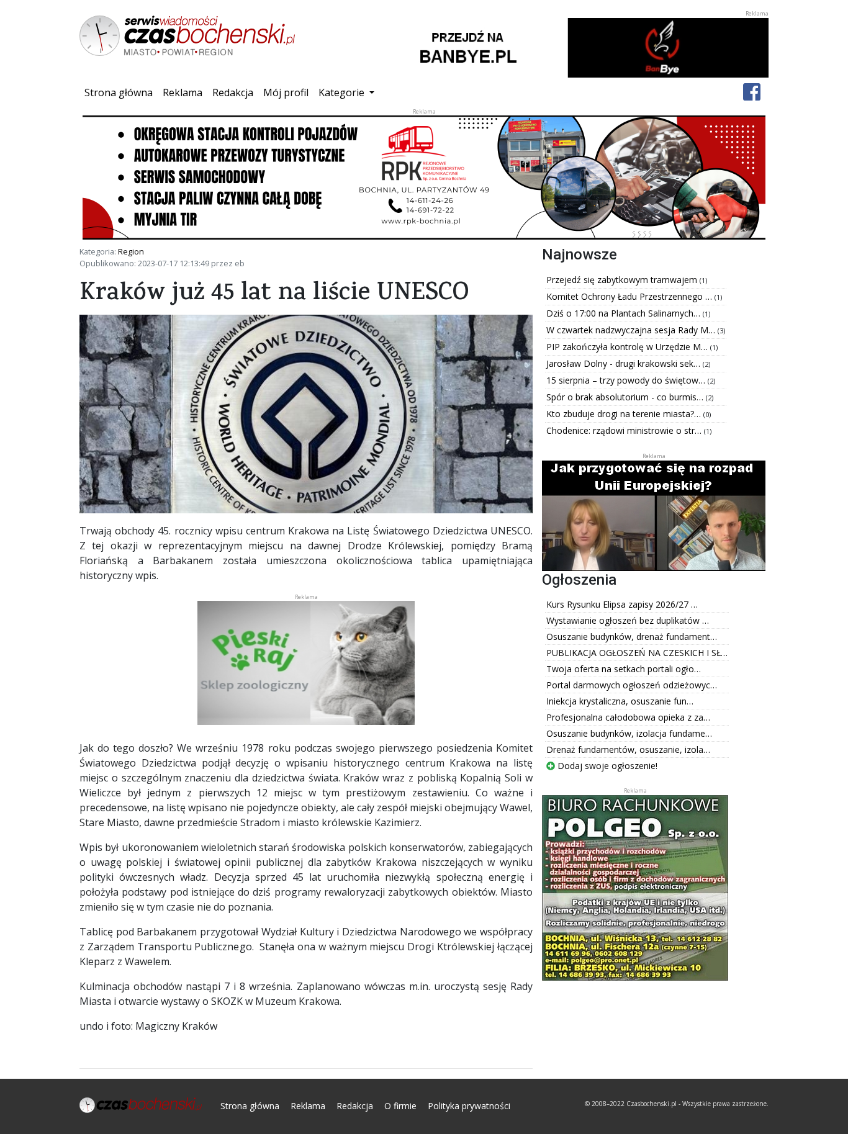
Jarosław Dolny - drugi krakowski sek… (624, 363)
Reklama (182, 92)
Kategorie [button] (342, 92)
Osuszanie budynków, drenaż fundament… (631, 636)
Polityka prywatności (469, 1106)
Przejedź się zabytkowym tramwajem (623, 280)
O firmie (400, 1106)
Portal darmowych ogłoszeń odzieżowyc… (631, 685)
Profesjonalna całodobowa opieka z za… (628, 717)
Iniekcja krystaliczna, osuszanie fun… (619, 701)
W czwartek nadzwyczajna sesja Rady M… (632, 330)
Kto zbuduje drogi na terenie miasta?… (624, 414)
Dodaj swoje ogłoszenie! (606, 766)
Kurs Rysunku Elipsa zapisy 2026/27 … (622, 604)
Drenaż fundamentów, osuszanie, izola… (628, 749)
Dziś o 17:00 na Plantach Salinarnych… (624, 313)
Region (131, 251)
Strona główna (121, 92)
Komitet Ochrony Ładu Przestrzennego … (630, 296)
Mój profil (286, 92)
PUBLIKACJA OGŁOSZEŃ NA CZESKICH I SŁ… (637, 653)
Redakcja (232, 92)
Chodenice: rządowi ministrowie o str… (625, 430)
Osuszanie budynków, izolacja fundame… (629, 733)
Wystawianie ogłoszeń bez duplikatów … (627, 620)
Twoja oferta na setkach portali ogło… (623, 669)
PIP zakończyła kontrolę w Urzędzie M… (628, 347)
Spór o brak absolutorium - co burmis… (626, 397)
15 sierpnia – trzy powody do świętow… (627, 380)
